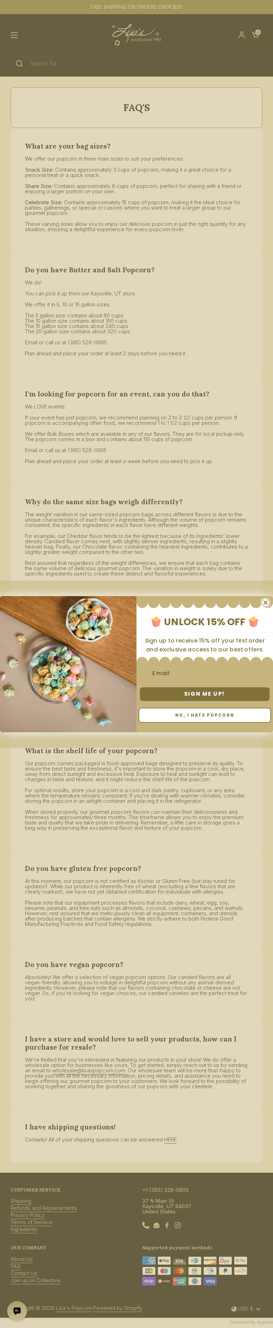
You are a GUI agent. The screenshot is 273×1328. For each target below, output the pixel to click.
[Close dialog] (265, 602)
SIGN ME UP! (204, 694)
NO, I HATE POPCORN (204, 715)
